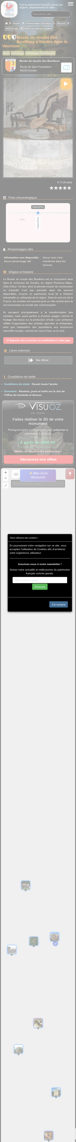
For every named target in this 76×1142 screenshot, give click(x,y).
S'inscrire (39, 586)
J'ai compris (58, 604)
